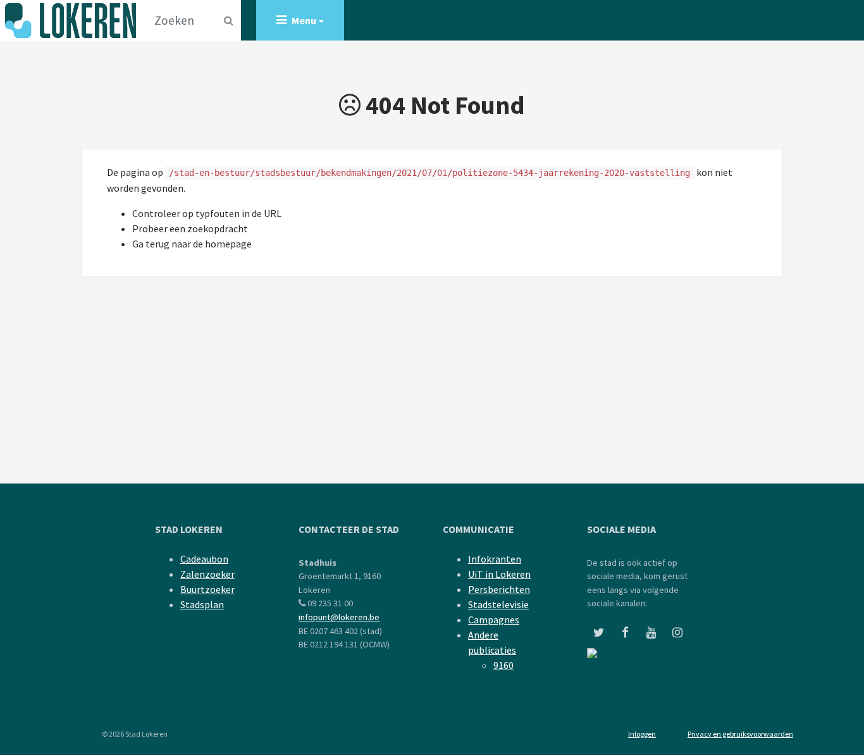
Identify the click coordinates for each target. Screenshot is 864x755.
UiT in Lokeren (499, 574)
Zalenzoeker (207, 574)
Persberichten (499, 589)
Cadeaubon (204, 558)
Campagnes (493, 619)
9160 (503, 665)
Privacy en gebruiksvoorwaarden (740, 734)
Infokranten (494, 558)
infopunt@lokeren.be (339, 617)
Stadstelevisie (498, 604)
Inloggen (642, 734)
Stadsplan (202, 604)
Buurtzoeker (207, 589)
